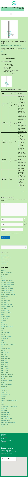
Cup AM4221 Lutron (5, 259)
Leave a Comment (5, 45)
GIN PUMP (3, 320)
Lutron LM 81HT (4, 263)
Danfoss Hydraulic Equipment (7, 282)
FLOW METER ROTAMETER (7, 306)
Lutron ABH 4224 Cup (6, 257)
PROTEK (3, 378)
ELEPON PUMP (4, 296)
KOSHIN (3, 334)
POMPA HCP (4, 360)
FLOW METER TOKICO (6, 312)
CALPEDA (3, 278)
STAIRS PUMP (4, 392)
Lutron (2, 340)
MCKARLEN (3, 342)
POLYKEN (3, 350)
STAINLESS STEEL (5, 390)
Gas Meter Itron (4, 318)
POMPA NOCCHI (4, 364)
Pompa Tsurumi (4, 370)
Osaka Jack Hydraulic (5, 348)
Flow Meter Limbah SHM (6, 304)
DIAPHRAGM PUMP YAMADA (7, 290)
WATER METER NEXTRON (6, 418)
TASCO (2, 402)
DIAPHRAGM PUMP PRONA (7, 288)
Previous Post (4, 192)
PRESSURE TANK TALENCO (7, 376)
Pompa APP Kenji (4, 352)
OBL (2, 346)
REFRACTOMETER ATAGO (6, 384)
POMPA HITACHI (4, 362)
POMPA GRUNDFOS (5, 358)
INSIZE (2, 330)
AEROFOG (3, 270)
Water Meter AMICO (5, 412)
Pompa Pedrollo (4, 366)
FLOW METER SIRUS (5, 310)
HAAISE (2, 322)
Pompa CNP (3, 354)
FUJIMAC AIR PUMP (5, 316)
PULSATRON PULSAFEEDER (7, 380)
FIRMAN (3, 298)
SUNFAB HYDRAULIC (5, 394)
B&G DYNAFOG (4, 274)
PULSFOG (3, 382)
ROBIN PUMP (4, 386)
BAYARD (3, 276)
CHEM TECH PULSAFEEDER (7, 280)
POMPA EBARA (4, 356)
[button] (11, 14)
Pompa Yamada (4, 372)
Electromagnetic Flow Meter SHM (8, 294)
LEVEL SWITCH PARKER (6, 336)
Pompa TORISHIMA (5, 368)
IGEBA (2, 328)
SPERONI (3, 388)
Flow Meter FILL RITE (5, 300)
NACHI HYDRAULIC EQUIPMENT (8, 344)
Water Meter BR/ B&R (5, 414)
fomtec (2, 314)
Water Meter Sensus (5, 420)
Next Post (24, 192)
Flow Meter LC (4, 302)
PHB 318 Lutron (4, 255)
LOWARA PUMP (4, 338)
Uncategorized (4, 410)
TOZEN (2, 404)
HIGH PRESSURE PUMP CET (7, 326)
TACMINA (3, 398)
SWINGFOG (3, 396)
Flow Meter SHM (4, 308)
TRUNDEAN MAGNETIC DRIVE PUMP (9, 406)
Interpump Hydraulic (5, 332)
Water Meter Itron (5, 416)
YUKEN (2, 426)
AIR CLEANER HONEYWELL (7, 272)
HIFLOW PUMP (13, 45)
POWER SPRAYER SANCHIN (7, 374)
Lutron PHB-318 (4, 261)
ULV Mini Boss (4, 408)
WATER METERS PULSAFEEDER (8, 422)
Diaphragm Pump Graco (6, 286)
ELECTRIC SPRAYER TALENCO (7, 292)
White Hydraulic (4, 424)
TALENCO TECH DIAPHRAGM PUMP (9, 400)
